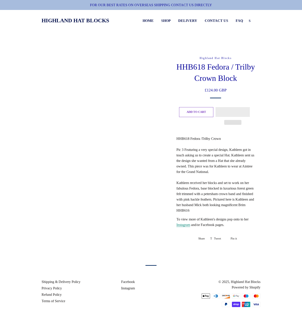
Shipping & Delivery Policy (61, 282)
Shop (166, 21)
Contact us (216, 21)
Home (148, 21)
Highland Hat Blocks (75, 20)
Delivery (187, 21)
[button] (233, 112)
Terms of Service (53, 301)
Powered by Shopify (246, 287)
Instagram (183, 225)
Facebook (127, 282)
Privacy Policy (52, 288)
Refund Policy (52, 294)
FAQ (239, 21)
